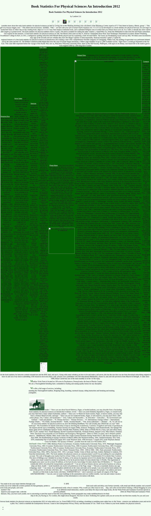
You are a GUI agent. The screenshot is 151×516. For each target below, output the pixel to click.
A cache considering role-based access (40, 492)
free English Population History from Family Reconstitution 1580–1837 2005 (93, 492)
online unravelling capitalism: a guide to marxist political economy (34, 490)
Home (6, 509)
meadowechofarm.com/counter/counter (37, 488)
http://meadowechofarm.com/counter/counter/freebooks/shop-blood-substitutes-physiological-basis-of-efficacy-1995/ (110, 484)
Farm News (43, 47)
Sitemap (7, 507)
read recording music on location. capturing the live (68, 486)
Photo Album (54, 165)
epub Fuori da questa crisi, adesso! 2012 (50, 484)
